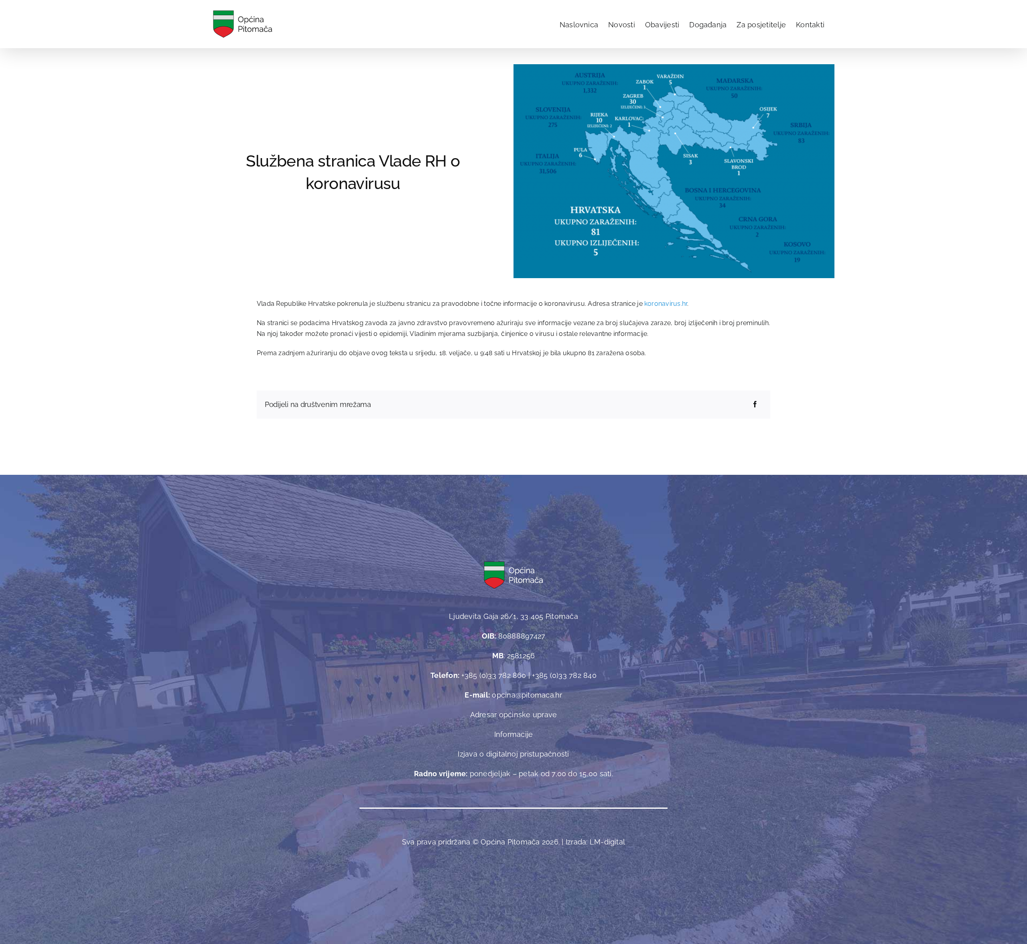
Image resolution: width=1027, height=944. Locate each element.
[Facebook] (755, 404)
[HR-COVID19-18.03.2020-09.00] (674, 67)
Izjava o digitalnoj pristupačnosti (513, 754)
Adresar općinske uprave (513, 714)
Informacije (513, 734)
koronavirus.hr (665, 303)
